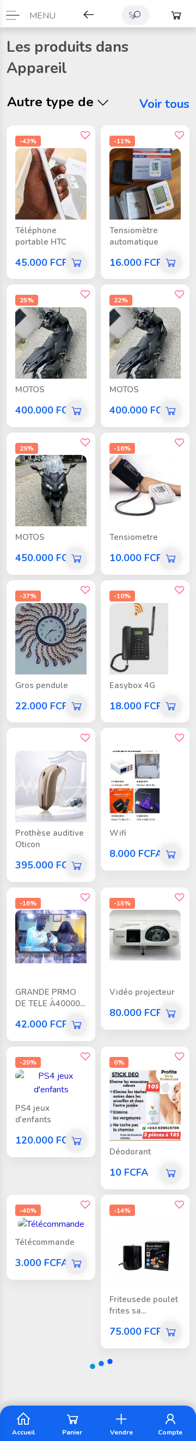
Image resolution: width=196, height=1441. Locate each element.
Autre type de (50, 102)
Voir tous (164, 104)
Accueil (23, 1432)
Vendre (121, 1432)
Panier (72, 1432)
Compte (170, 1432)
